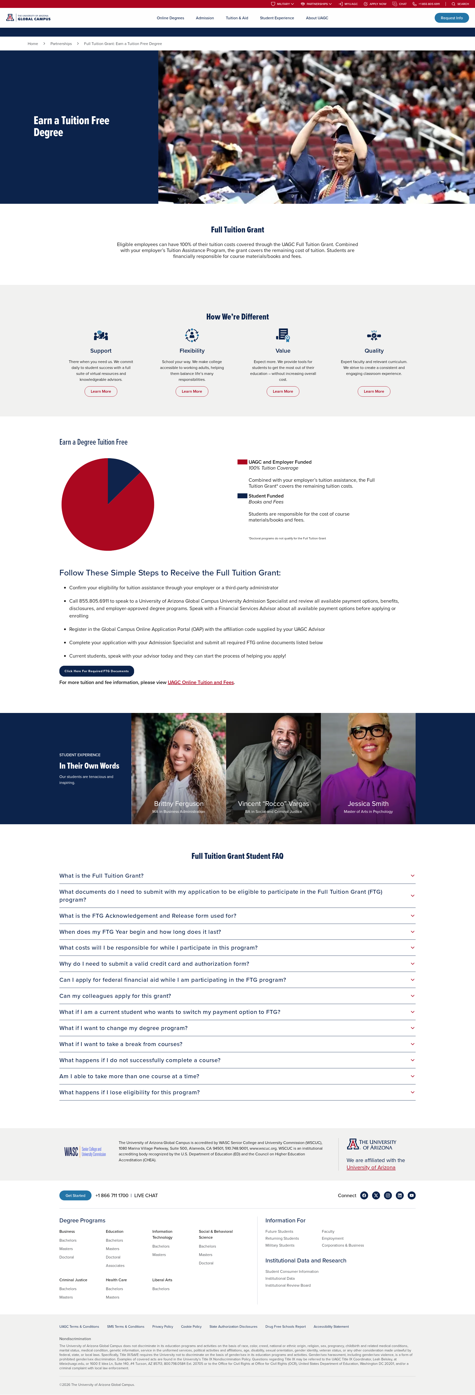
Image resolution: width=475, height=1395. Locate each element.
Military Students (279, 1245)
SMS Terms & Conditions (125, 1326)
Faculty (328, 1231)
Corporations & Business (343, 1245)
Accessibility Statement (331, 1326)
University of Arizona (371, 1167)
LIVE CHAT (146, 1195)
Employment (333, 1238)
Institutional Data (280, 1278)
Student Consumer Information (292, 1271)
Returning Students (282, 1238)
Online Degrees (170, 18)
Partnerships (317, 3)
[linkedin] (400, 1195)
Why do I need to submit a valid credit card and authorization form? (154, 963)
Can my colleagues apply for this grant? (115, 995)
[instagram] (388, 1195)
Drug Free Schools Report (285, 1326)
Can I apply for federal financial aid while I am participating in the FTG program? (172, 979)
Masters (66, 1248)
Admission (205, 18)
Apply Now (378, 3)
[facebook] (364, 1195)
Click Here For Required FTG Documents (97, 671)
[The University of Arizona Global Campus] (28, 18)
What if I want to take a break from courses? (121, 1044)
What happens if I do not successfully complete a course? (140, 1060)
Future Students (279, 1231)
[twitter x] (376, 1195)
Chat (403, 3)
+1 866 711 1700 (111, 1195)
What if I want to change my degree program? (123, 1028)
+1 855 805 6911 (429, 3)
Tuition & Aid (237, 18)
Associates (115, 1265)
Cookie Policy (191, 1326)
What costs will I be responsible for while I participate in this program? (158, 947)
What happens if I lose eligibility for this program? (129, 1092)
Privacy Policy (162, 1326)
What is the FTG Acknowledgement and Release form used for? (148, 915)
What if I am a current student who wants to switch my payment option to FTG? (170, 1011)
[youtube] (412, 1195)
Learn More (101, 391)
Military (283, 3)
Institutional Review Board (288, 1285)
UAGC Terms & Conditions (79, 1326)
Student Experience (277, 18)
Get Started (75, 1195)
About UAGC (317, 18)
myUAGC (351, 3)
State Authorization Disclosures (234, 1326)
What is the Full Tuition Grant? (101, 875)
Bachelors (67, 1240)
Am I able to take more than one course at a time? (129, 1076)
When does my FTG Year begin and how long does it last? (140, 931)
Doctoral (66, 1257)
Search (463, 3)
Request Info (452, 18)
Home (33, 43)
